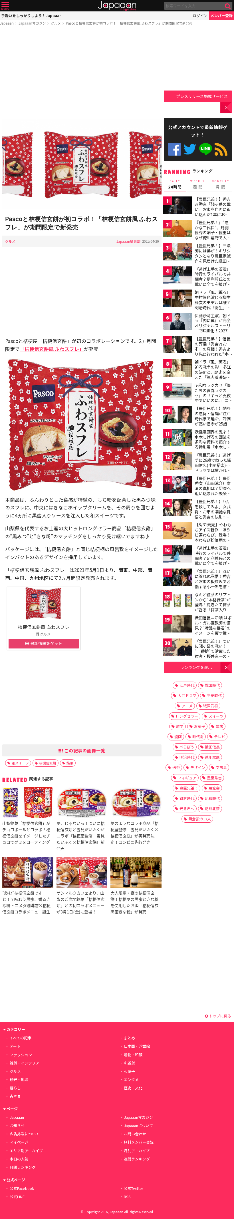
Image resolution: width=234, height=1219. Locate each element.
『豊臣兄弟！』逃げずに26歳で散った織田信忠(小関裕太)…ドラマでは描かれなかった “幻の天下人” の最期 (213, 467)
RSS (221, 149)
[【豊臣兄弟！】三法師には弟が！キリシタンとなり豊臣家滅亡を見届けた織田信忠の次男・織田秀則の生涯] (177, 252)
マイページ (19, 1142)
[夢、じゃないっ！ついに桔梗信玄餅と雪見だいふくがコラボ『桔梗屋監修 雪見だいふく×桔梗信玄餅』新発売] (82, 803)
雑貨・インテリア (24, 1063)
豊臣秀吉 (214, 777)
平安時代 (214, 695)
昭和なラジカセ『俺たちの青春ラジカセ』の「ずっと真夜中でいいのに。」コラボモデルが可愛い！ (213, 397)
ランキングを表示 (196, 667)
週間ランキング (137, 1159)
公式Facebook (174, 149)
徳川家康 (212, 757)
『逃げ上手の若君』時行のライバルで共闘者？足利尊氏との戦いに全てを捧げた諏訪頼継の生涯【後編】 (213, 560)
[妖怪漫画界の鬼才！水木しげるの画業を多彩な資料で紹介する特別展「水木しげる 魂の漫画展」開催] (177, 438)
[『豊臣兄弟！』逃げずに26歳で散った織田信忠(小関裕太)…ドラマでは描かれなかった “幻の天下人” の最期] (177, 461)
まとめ (129, 1038)
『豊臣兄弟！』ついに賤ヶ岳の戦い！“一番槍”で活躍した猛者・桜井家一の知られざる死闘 (213, 651)
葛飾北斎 (212, 808)
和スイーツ (20, 762)
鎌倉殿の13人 (199, 819)
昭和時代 (212, 798)
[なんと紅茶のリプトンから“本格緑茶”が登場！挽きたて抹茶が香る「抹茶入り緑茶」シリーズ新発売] (177, 601)
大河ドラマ (187, 695)
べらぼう (186, 747)
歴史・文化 (133, 1088)
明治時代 (186, 757)
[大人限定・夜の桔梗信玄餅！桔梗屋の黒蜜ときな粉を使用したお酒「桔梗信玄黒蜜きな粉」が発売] (135, 873)
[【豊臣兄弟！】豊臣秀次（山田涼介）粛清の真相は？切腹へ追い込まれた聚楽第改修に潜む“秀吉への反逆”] (177, 485)
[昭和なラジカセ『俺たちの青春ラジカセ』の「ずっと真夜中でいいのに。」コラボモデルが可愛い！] (177, 392)
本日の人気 (19, 1159)
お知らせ (17, 1125)
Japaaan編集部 (128, 241)
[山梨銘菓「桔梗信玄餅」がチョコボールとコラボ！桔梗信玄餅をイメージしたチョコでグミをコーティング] (27, 803)
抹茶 (176, 767)
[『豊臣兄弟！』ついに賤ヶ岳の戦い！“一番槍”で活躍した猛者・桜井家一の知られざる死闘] (177, 648)
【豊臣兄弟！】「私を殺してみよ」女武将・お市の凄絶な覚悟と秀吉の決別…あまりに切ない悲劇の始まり (213, 514)
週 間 (197, 184)
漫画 (178, 736)
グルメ (56, 23)
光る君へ (186, 808)
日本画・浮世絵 (137, 1046)
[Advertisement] (82, 73)
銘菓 (69, 762)
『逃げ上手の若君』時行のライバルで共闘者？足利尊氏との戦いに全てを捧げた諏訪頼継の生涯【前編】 (213, 281)
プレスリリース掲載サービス (202, 96)
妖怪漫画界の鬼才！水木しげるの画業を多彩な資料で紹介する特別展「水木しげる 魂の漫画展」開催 (213, 442)
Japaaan (117, 6)
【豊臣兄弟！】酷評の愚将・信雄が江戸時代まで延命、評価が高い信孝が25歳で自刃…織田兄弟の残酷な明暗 (213, 421)
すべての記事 (20, 1038)
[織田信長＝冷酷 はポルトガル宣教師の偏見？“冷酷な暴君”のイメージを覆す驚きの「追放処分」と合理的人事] (177, 624)
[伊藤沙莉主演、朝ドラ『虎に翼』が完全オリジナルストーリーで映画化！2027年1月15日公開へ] (177, 322)
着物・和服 (133, 1054)
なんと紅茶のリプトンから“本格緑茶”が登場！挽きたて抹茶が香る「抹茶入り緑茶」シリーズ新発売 (213, 604)
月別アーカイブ (137, 1150)
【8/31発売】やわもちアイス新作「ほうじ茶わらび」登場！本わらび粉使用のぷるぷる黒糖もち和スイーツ (213, 537)
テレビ (219, 736)
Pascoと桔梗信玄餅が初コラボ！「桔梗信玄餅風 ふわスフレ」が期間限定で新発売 (129, 23)
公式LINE (205, 149)
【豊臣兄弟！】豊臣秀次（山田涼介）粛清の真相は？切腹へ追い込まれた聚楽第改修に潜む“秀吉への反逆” (213, 491)
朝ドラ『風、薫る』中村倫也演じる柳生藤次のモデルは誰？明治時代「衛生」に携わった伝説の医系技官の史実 (213, 304)
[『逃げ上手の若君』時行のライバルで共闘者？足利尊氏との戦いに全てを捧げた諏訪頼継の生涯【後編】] (177, 555)
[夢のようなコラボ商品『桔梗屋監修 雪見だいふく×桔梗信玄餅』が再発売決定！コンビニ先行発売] (135, 803)
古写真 (15, 1096)
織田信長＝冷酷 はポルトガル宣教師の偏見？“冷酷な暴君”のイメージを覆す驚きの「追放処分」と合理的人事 (213, 630)
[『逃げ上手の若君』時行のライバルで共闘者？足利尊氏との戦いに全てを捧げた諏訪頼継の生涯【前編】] (177, 276)
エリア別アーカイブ (26, 1150)
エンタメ (131, 1079)
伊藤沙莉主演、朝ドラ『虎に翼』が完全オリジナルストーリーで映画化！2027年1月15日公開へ (213, 325)
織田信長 (212, 747)
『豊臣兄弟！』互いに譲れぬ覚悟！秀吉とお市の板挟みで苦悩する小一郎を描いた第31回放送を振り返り (213, 583)
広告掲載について (24, 1133)
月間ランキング (23, 1167)
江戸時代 (186, 685)
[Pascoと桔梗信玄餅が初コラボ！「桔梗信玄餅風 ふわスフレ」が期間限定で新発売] (82, 164)
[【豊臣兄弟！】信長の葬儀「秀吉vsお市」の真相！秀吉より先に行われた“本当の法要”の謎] (177, 345)
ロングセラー (187, 716)
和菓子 (129, 1071)
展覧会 (214, 788)
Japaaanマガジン (32, 23)
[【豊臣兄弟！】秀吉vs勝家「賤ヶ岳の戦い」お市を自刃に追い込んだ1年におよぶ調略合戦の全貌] (177, 206)
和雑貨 (129, 1063)
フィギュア (187, 777)
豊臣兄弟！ (188, 788)
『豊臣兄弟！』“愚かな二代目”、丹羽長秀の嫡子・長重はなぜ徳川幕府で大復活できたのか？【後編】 (213, 235)
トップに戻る (219, 1016)
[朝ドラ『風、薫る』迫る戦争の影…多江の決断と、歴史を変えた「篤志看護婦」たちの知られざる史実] (177, 368)
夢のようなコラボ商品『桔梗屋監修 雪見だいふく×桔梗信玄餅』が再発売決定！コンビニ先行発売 (134, 832)
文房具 (221, 767)
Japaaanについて (138, 1125)
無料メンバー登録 (139, 1142)
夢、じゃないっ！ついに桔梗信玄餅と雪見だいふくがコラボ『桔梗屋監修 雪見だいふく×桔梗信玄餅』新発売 (80, 835)
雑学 (179, 726)
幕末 (219, 726)
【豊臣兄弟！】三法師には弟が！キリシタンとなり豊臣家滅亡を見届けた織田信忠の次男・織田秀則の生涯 (213, 258)
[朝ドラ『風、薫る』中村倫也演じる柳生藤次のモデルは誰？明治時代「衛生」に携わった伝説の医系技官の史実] (177, 299)
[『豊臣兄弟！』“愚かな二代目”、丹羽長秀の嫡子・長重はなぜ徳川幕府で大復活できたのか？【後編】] (177, 229)
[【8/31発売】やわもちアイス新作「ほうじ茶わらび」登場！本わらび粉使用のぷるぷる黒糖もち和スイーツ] (177, 531)
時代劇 (197, 736)
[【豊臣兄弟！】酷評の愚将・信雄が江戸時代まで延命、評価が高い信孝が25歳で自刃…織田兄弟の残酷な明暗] (177, 415)
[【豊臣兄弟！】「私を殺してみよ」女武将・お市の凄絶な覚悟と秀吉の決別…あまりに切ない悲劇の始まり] (177, 508)
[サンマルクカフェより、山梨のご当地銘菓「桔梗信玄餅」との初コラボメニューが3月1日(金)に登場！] (82, 873)
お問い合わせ (135, 1133)
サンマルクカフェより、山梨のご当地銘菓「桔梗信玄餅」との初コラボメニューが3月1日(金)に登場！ (80, 902)
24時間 (175, 184)
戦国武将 (210, 705)
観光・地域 (19, 1079)
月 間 (220, 184)
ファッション (21, 1054)
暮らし (15, 1088)
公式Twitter (189, 149)
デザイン (197, 767)
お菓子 (199, 726)
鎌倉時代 (186, 798)
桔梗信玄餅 (47, 762)
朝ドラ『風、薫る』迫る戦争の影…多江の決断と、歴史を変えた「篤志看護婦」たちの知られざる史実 (213, 374)
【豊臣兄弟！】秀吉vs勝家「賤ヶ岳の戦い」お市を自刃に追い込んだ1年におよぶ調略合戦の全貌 (213, 209)
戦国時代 (212, 685)
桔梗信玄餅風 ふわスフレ (43, 627)
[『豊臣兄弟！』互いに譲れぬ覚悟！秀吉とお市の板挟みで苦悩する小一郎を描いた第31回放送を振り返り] (177, 578)
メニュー (5, 6)
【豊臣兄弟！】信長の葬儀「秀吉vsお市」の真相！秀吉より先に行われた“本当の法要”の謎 (213, 349)
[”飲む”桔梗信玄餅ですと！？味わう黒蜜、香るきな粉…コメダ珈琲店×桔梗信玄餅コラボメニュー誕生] (27, 873)
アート (15, 1046)
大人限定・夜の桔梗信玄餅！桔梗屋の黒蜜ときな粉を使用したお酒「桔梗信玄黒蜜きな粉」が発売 (134, 902)
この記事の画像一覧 (84, 750)
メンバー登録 (221, 15)
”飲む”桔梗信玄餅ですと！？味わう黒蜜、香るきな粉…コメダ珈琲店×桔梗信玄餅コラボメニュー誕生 (26, 902)
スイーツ (216, 716)
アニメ (187, 705)
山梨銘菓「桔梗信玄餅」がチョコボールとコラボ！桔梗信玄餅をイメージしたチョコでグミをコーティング (26, 832)
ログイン (200, 15)
